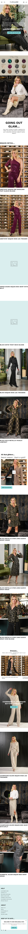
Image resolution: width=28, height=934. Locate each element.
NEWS (2, 909)
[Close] (26, 920)
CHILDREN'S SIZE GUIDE (6, 899)
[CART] (26, 2)
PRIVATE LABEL (4, 914)
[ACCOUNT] (23, 2)
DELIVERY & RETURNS (5, 894)
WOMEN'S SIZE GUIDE (6, 897)
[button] (4, 2)
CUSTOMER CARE (4, 891)
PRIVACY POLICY (4, 900)
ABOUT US (3, 907)
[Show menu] (2, 2)
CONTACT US (4, 892)
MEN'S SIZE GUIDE (5, 895)
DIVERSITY (3, 912)
